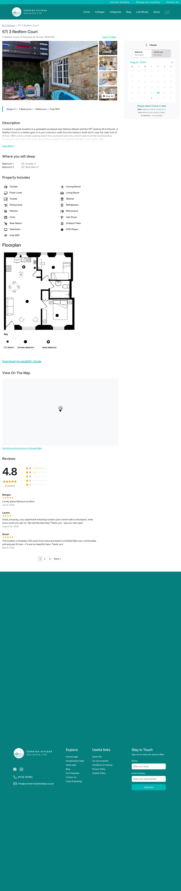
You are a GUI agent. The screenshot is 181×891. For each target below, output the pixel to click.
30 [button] (151, 70)
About (156, 11)
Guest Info (97, 756)
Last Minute (142, 11)
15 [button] (164, 81)
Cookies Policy (99, 773)
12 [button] (145, 81)
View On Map (109, 37)
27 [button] (132, 70)
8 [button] (164, 76)
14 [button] (158, 81)
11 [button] (139, 81)
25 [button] (138, 92)
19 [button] (145, 87)
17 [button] (132, 87)
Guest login (71, 765)
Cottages (99, 11)
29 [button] (145, 70)
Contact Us (172, 2)
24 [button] (132, 92)
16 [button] (171, 81)
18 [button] (139, 87)
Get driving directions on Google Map (22, 448)
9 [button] (171, 76)
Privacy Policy (98, 769)
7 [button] (158, 76)
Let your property (119, 2)
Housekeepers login (75, 761)
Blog (128, 11)
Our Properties (72, 773)
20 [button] (151, 87)
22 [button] (164, 87)
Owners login (72, 756)
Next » (57, 558)
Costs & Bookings (74, 781)
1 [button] (164, 70)
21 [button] (158, 87)
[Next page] (172, 62)
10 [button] (132, 81)
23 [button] (171, 87)
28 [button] (138, 70)
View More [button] (8, 146)
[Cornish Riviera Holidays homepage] (32, 753)
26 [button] (145, 92)
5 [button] (145, 76)
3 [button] (132, 76)
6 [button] (151, 76)
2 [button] (171, 70)
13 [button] (151, 81)
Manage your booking (148, 2)
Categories (115, 11)
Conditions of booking (102, 765)
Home (86, 11)
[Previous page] (166, 62)
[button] (60, 409)
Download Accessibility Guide (21, 361)
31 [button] (158, 70)
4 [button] (138, 76)
